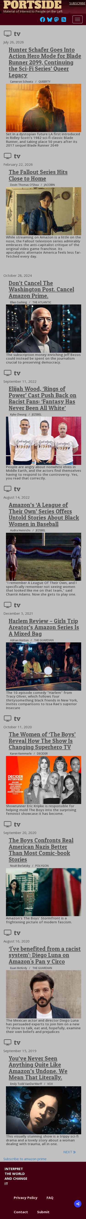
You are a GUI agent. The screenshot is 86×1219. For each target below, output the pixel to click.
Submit (43, 1212)
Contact (21, 1212)
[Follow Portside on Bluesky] (50, 20)
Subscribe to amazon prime (25, 1158)
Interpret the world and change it (16, 1176)
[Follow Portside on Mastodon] (56, 20)
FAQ (50, 1197)
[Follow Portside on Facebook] (42, 20)
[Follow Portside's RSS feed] (64, 20)
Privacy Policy (25, 1197)
